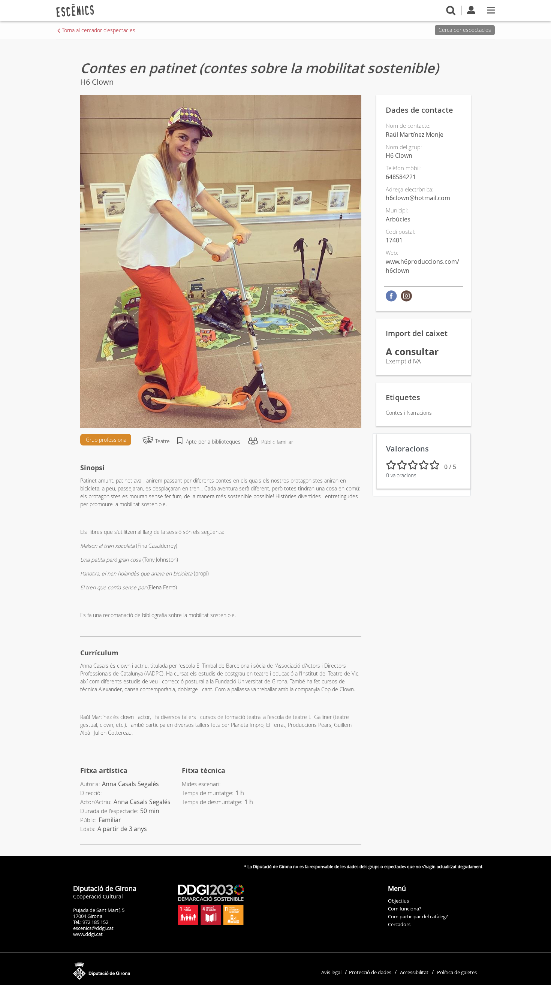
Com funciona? (404, 908)
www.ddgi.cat (88, 934)
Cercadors (399, 924)
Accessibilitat (414, 972)
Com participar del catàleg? (418, 916)
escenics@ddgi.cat (93, 928)
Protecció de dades (370, 972)
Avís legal (331, 972)
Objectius (398, 900)
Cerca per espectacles (465, 29)
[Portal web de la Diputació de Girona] (138, 969)
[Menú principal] (491, 9)
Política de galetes (457, 972)
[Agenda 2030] (211, 904)
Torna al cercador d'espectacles (98, 30)
